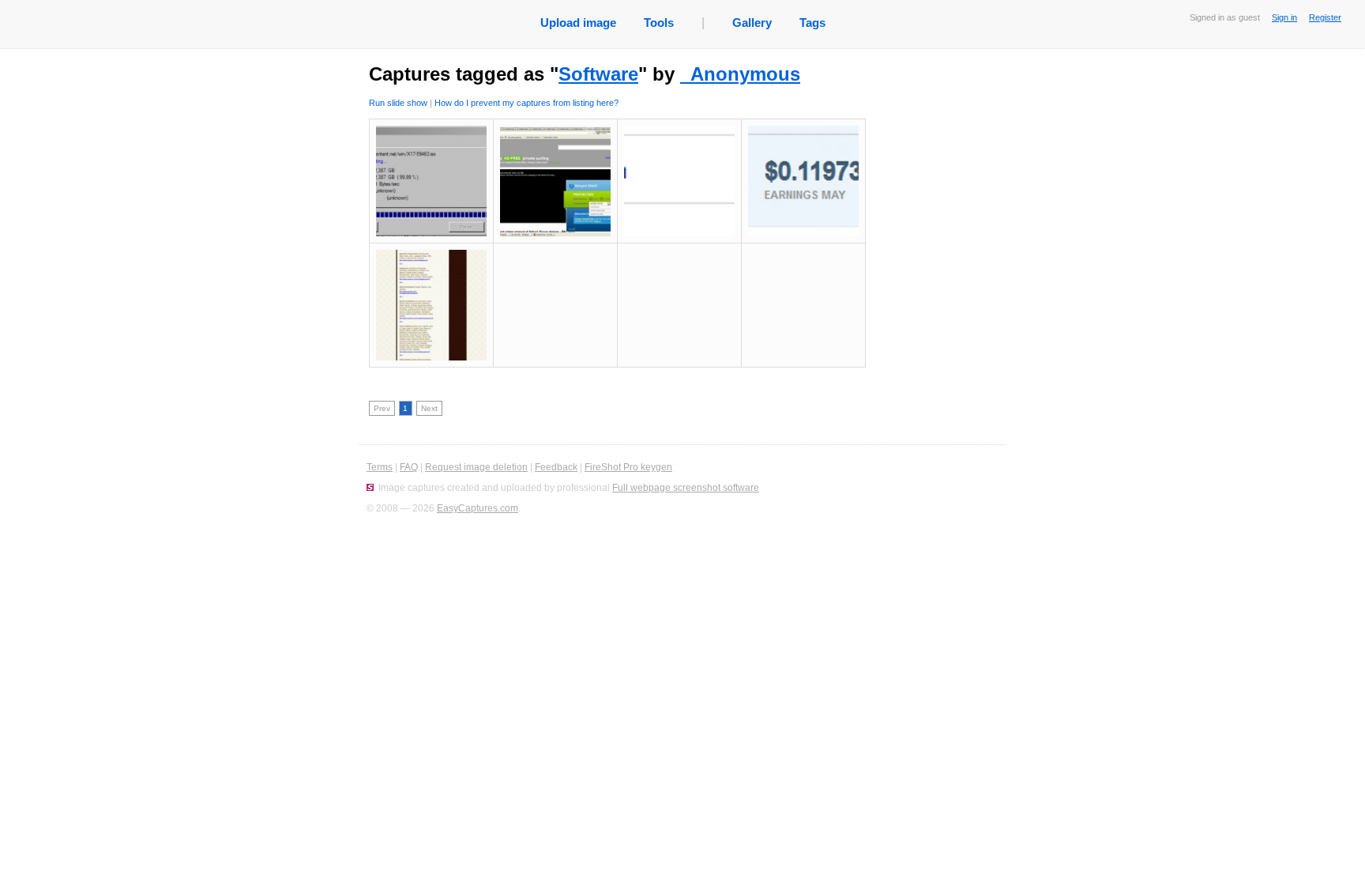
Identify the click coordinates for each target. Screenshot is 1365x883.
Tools (659, 22)
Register (1325, 17)
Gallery (752, 22)
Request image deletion (476, 467)
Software (598, 74)
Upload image (578, 22)
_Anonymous (740, 74)
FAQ (409, 467)
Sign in (1284, 17)
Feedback (556, 467)
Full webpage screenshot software (685, 487)
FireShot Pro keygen (628, 467)
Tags (812, 22)
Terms (380, 467)
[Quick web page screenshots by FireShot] (370, 487)
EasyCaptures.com (477, 508)
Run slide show (398, 103)
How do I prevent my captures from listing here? (526, 103)
